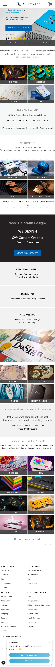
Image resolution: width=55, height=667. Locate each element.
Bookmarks (5, 609)
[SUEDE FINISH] (41, 73)
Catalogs (4, 618)
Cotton (36, 121)
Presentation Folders (27, 429)
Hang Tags (39, 425)
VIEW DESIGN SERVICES (27, 253)
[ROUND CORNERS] (41, 523)
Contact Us (32, 622)
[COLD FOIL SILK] (41, 168)
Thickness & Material (35, 570)
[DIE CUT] (41, 503)
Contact (48, 43)
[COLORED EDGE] (13, 483)
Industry (4, 587)
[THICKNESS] (13, 464)
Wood (35, 201)
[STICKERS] (41, 372)
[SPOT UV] (13, 503)
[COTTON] (13, 92)
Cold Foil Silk (23, 201)
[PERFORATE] (13, 523)
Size (2, 579)
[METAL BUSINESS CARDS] (41, 188)
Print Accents (6, 583)
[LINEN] (41, 92)
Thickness (4, 575)
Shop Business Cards (18, 27)
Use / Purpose (33, 575)
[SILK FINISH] (13, 73)
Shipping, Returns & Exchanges (39, 605)
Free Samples (33, 609)
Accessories (32, 583)
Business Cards (6, 597)
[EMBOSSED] (41, 483)
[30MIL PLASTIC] (13, 168)
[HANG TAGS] (13, 392)
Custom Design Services (12, 43)
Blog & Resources (34, 618)
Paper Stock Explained (31, 43)
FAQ (42, 43)
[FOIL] (41, 464)
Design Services (33, 601)
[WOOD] (13, 188)
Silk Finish (11, 121)
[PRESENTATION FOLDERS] (41, 392)
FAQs (29, 597)
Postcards (16, 425)
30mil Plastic (8, 201)
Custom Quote (33, 614)
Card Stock (5, 570)
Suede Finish (24, 121)
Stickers (27, 425)
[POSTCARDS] (13, 372)
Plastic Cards (5, 601)
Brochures (4, 622)
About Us (31, 627)
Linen (45, 121)
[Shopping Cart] (50, 4)
